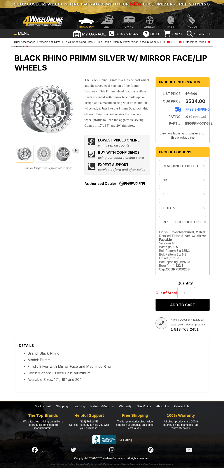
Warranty (125, 406)
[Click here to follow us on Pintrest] (150, 449)
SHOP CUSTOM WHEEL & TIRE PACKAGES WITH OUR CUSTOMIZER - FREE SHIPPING (112, 4)
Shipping (62, 406)
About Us (162, 406)
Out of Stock (164, 293)
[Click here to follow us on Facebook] (34, 449)
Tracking (79, 406)
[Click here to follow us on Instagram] (112, 449)
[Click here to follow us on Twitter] (73, 449)
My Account (43, 406)
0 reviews (197, 117)
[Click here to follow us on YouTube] (189, 449)
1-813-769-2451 (185, 329)
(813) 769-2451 (89, 421)
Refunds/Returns (102, 406)
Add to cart (182, 305)
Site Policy (144, 406)
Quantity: (185, 283)
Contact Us (181, 406)
